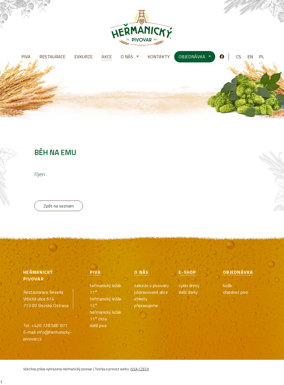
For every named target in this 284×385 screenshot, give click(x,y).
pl (261, 56)
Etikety (141, 298)
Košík (227, 285)
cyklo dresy (189, 285)
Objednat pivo (235, 292)
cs (238, 56)
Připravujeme (146, 305)
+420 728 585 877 (49, 325)
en (250, 56)
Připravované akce (151, 292)
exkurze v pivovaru (151, 285)
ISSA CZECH (139, 369)
